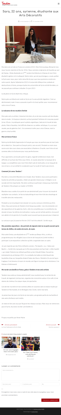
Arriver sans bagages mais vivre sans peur (10, 350)
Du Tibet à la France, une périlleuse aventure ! (30, 354)
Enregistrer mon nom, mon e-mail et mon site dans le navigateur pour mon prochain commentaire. (28, 393)
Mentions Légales (37, 409)
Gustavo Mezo (34, 411)
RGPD (42, 409)
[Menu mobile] (58, 3)
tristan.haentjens (24, 21)
